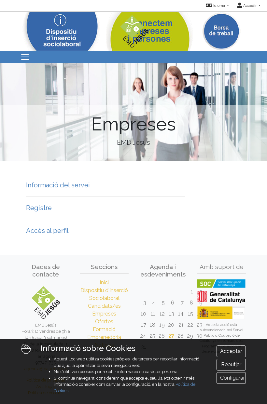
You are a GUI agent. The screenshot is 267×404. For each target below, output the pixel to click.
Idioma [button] (219, 5)
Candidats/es (104, 306)
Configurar (232, 378)
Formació (104, 329)
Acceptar (231, 351)
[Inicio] (133, 29)
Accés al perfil (47, 231)
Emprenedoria (104, 337)
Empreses (104, 314)
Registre (39, 208)
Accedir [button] (250, 5)
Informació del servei (58, 185)
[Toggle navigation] (25, 57)
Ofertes (104, 321)
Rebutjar (231, 364)
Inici (104, 282)
